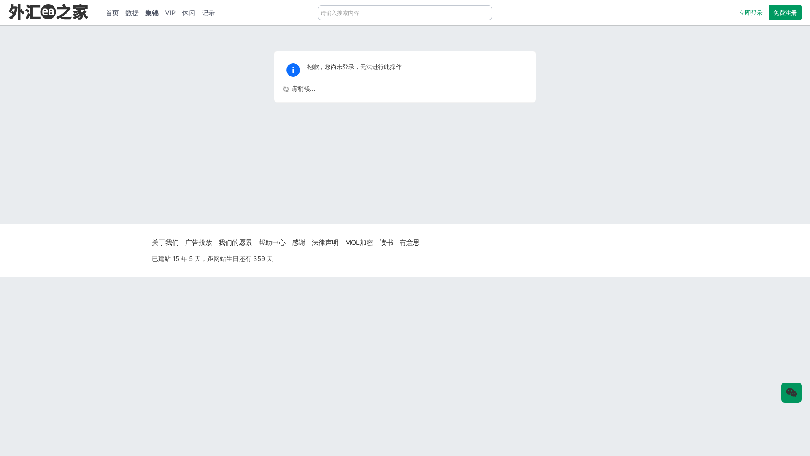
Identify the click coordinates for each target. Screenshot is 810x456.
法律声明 (325, 242)
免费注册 (785, 12)
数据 (132, 12)
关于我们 (165, 242)
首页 (112, 12)
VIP (170, 12)
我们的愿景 (235, 242)
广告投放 (198, 242)
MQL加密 (359, 242)
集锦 (152, 12)
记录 (208, 12)
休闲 (188, 12)
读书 (386, 242)
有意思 (410, 242)
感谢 (298, 242)
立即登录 (751, 12)
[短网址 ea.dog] (48, 11)
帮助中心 (272, 242)
